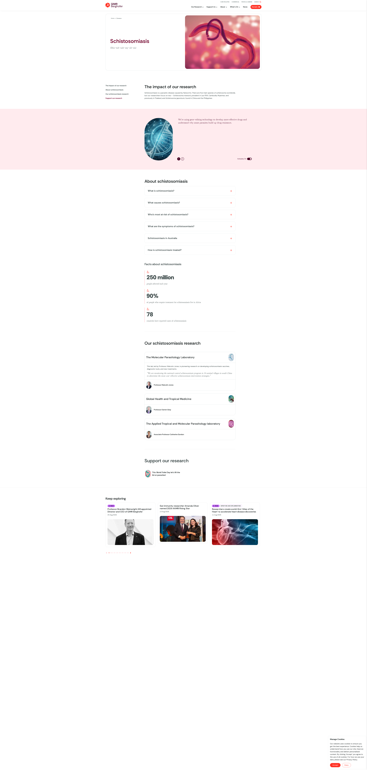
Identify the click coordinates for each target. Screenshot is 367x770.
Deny (346, 765)
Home (112, 18)
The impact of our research (116, 85)
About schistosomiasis (114, 90)
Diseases (119, 18)
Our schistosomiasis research (117, 94)
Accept (335, 765)
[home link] (114, 5)
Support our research (114, 98)
